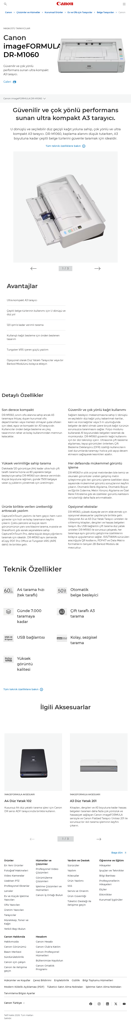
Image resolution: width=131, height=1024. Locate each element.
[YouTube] (124, 1004)
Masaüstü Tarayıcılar (16, 28)
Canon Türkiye (13, 1002)
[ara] (5, 4)
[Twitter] (115, 1004)
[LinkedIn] (107, 1004)
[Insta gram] (99, 1004)
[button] (34, 268)
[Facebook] (90, 1004)
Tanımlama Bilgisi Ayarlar (19, 993)
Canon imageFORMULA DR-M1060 (22, 98)
